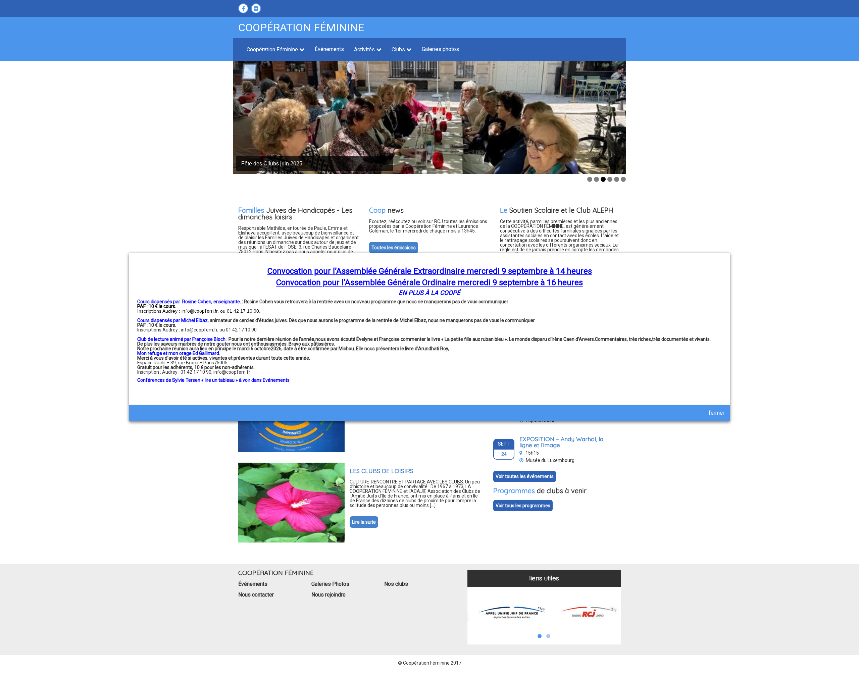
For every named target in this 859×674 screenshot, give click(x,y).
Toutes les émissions (393, 247)
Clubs (399, 49)
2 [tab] (596, 179)
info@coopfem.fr (231, 372)
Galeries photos (440, 49)
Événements (329, 49)
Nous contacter (256, 594)
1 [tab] (589, 179)
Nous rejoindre (328, 594)
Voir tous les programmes (523, 505)
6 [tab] (623, 179)
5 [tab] (616, 179)
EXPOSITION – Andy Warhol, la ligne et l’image (561, 442)
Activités (365, 49)
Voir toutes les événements (525, 476)
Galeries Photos (330, 584)
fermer (716, 413)
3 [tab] (603, 179)
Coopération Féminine (273, 49)
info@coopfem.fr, (200, 329)
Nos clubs (396, 584)
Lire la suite (364, 522)
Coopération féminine (301, 27)
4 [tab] (609, 179)
